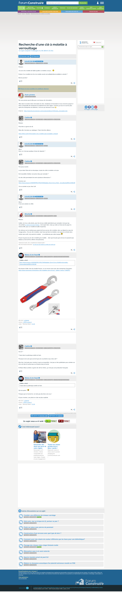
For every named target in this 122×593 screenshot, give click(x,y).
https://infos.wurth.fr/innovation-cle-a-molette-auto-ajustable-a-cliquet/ (38, 133)
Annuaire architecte (71, 11)
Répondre (36, 56)
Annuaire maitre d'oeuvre (50, 11)
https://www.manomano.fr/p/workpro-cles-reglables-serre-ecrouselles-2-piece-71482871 (44, 270)
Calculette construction (65, 587)
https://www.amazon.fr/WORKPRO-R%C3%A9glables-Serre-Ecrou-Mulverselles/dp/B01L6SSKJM (47, 183)
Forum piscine (93, 11)
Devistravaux (81, 8)
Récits (30, 8)
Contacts (35, 587)
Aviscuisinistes (100, 8)
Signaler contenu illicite (44, 587)
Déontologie (82, 587)
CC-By (33, 324)
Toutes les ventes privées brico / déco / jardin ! (54, 446)
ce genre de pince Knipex (32, 225)
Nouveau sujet (25, 56)
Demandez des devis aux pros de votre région (40, 446)
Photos (39, 8)
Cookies (101, 587)
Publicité (88, 587)
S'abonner (98, 42)
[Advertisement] (61, 26)
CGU (73, 587)
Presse (76, 587)
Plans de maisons (72, 8)
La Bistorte (26, 320)
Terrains (62, 8)
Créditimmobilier (55, 8)
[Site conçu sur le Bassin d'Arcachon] (24, 588)
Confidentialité (94, 587)
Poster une (57, 415)
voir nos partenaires (23, 578)
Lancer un (40, 415)
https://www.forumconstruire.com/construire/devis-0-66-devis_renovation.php (45, 111)
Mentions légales (55, 587)
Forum (21, 8)
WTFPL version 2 (27, 322)
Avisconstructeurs (91, 8)
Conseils (47, 8)
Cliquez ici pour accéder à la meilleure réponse (34, 88)
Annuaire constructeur (28, 11)
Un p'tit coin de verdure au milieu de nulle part (44, 244)
